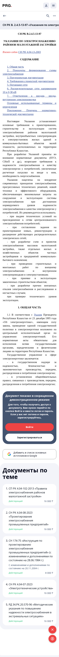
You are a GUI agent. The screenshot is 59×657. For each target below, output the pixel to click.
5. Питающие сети (17, 84)
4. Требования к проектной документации (30, 81)
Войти (29, 427)
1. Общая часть (15, 66)
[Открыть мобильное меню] (53, 5)
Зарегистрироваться (29, 437)
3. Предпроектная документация (25, 77)
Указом (38, 314)
